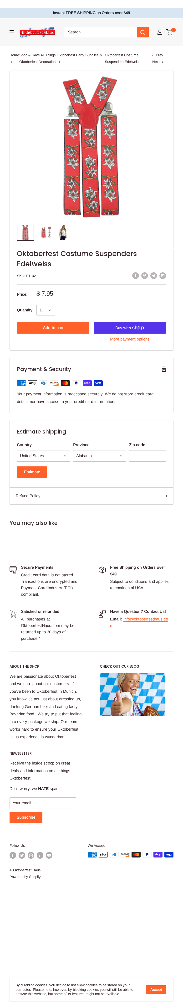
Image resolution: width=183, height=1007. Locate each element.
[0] (170, 32)
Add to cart (53, 327)
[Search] (143, 32)
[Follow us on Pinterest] (40, 855)
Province (81, 445)
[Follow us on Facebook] (13, 855)
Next (156, 62)
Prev (159, 55)
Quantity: (25, 310)
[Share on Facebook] (135, 275)
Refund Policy (28, 496)
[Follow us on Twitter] (22, 855)
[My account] (160, 32)
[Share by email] (162, 275)
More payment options (130, 339)
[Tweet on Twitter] (153, 275)
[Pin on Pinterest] (144, 275)
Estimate (32, 472)
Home (14, 55)
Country (24, 445)
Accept (156, 989)
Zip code (137, 445)
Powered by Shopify (25, 877)
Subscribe (26, 817)
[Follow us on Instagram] (31, 855)
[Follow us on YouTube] (49, 855)
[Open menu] (12, 32)
